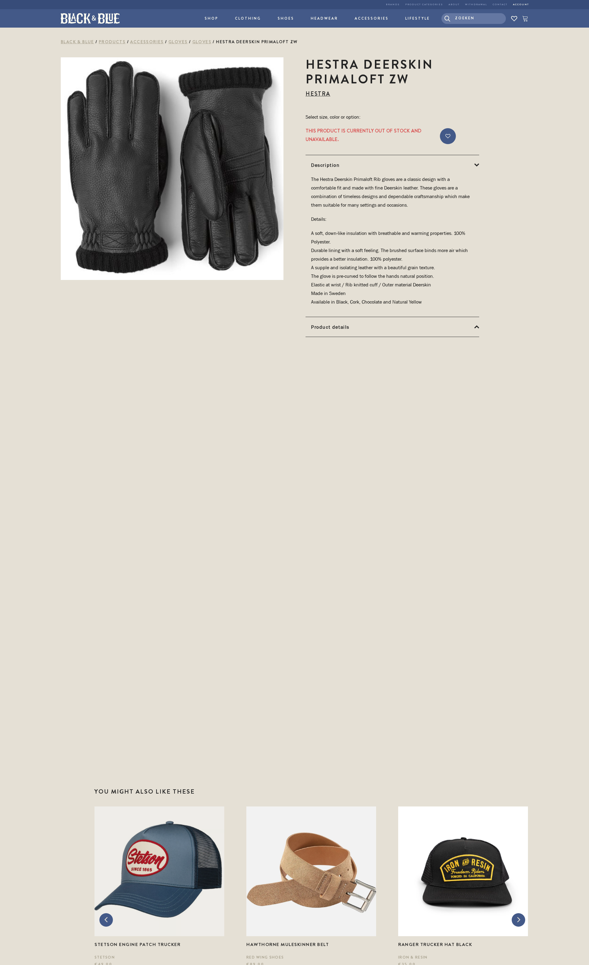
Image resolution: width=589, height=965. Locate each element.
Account (521, 4)
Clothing (248, 18)
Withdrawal (476, 4)
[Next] (518, 920)
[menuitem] (393, 4)
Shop (211, 18)
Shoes (286, 18)
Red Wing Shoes (265, 957)
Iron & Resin (413, 957)
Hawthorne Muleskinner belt (287, 944)
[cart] (523, 18)
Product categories (424, 4)
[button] (473, 18)
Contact (500, 4)
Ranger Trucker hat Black (435, 944)
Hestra (318, 94)
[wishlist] (514, 18)
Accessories (372, 18)
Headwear (324, 18)
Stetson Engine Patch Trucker (137, 944)
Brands (393, 4)
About (454, 4)
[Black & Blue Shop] (90, 18)
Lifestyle (417, 18)
